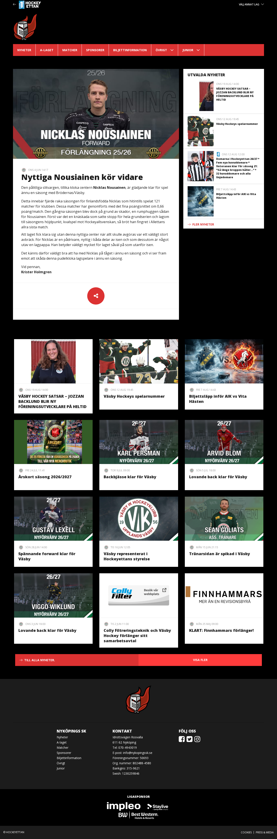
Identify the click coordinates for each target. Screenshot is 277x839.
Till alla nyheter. (39, 660)
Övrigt (161, 50)
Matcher (69, 50)
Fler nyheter (203, 224)
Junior (187, 50)
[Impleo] (124, 806)
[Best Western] (138, 815)
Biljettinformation (130, 50)
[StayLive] (157, 806)
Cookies (246, 832)
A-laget (46, 50)
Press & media (265, 832)
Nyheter (24, 50)
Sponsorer (95, 50)
